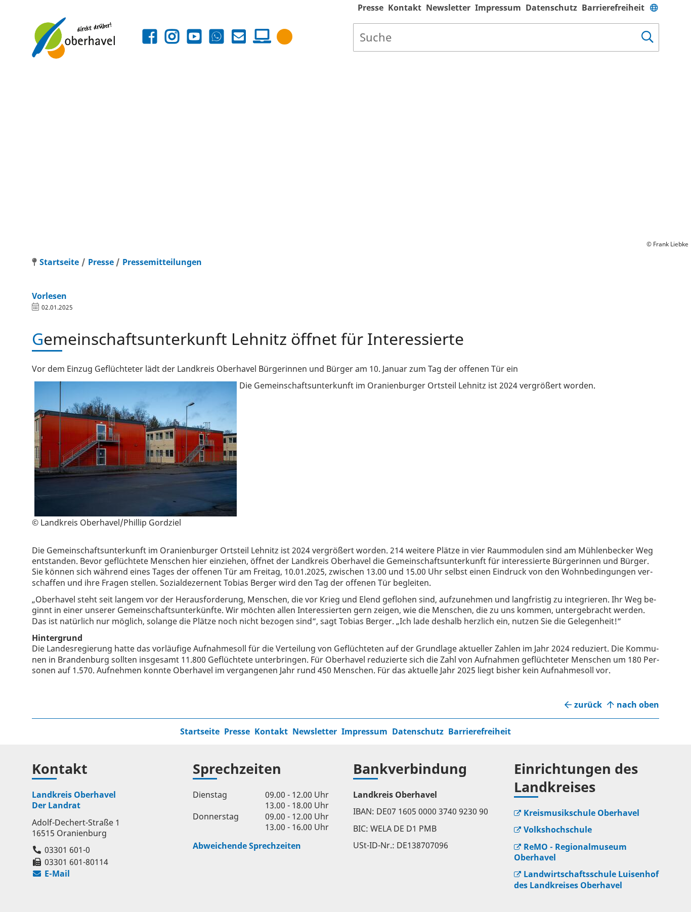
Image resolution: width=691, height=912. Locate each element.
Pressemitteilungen (162, 262)
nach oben (638, 705)
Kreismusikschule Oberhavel (581, 812)
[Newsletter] (239, 37)
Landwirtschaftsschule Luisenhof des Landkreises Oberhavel (586, 879)
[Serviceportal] (260, 36)
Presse (370, 7)
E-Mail (51, 873)
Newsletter (448, 7)
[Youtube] (194, 37)
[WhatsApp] (216, 37)
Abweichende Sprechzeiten (247, 845)
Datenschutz (551, 7)
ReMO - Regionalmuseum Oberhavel (570, 852)
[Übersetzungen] (654, 7)
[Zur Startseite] (86, 38)
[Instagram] (172, 37)
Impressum (498, 7)
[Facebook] (150, 37)
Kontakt (404, 7)
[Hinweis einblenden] (284, 37)
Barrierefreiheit (613, 7)
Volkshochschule (558, 829)
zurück (588, 705)
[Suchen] (647, 37)
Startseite (200, 731)
